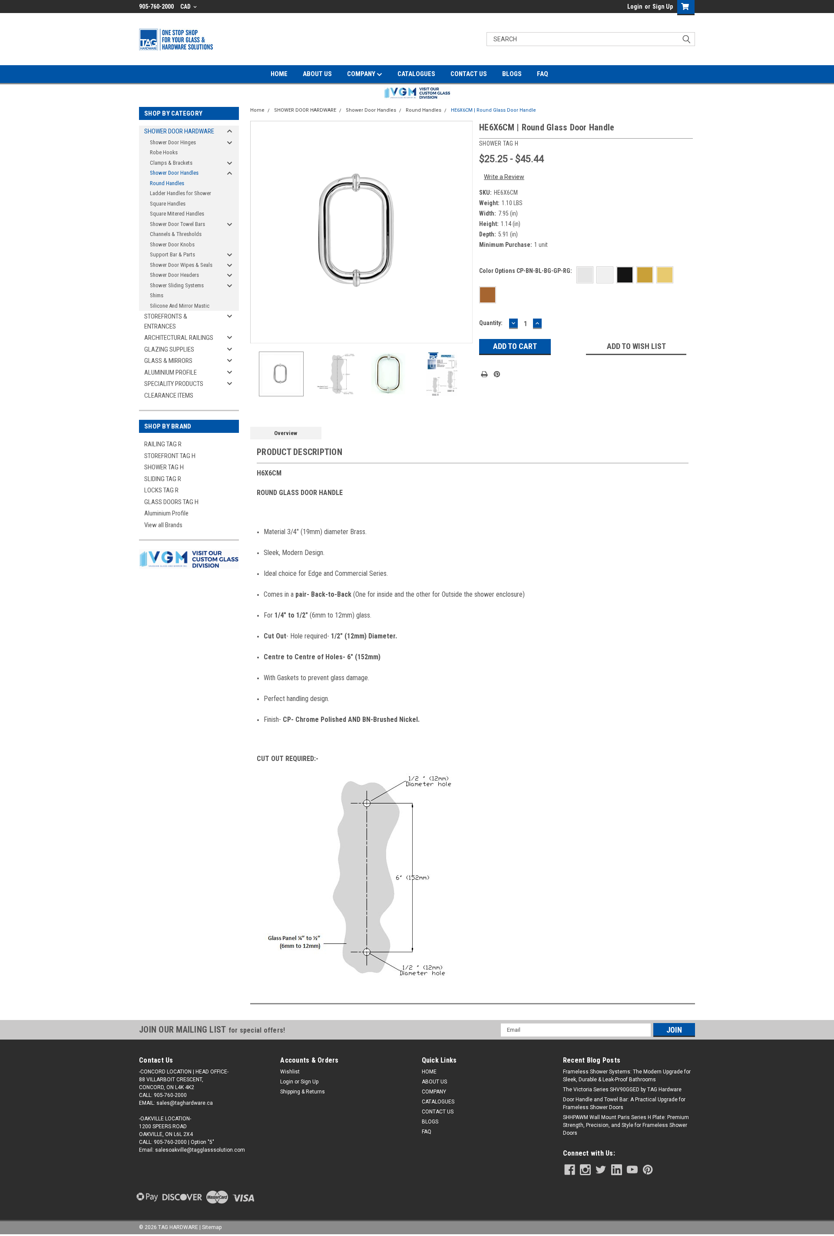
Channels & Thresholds (176, 234)
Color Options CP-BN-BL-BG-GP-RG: (525, 270)
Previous (259, 232)
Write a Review (504, 176)
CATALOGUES (416, 74)
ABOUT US (317, 74)
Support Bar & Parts (172, 254)
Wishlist (290, 1072)
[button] (417, 93)
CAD (186, 6)
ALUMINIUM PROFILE (170, 372)
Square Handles (167, 203)
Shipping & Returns (302, 1092)
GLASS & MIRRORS (168, 361)
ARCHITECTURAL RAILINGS (178, 338)
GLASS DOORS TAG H (171, 502)
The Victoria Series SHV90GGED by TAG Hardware (622, 1089)
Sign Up (662, 6)
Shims (156, 295)
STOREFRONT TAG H (169, 456)
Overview (285, 433)
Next (464, 232)
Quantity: (491, 322)
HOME (279, 74)
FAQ (542, 74)
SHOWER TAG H (164, 467)
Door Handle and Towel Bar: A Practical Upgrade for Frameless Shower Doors (624, 1103)
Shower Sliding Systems (177, 285)
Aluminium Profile (166, 513)
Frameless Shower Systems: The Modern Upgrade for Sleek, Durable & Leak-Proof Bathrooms (627, 1076)
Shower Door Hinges (173, 142)
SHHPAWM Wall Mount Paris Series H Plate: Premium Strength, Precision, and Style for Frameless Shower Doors (626, 1125)
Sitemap (212, 1227)
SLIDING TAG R (162, 479)
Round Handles (167, 183)
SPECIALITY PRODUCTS (173, 384)
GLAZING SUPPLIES (169, 349)
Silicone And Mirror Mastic (179, 305)
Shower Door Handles (174, 172)
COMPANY (362, 74)
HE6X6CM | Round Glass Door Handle (493, 110)
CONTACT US (468, 74)
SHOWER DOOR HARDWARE (179, 131)
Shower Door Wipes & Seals (181, 265)
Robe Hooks (164, 152)
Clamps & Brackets (171, 162)
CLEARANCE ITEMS (168, 395)
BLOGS (512, 74)
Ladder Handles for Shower (180, 193)
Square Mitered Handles (177, 213)
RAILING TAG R (163, 444)
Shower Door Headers (174, 275)
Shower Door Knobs (172, 244)
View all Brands (163, 525)
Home (257, 110)
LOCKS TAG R (161, 490)
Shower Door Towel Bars (177, 224)
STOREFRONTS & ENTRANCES (165, 321)
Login (634, 6)
